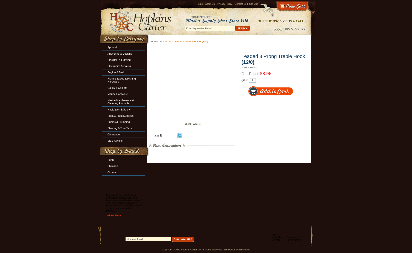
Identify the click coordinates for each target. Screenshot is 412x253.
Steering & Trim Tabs (120, 128)
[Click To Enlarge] (193, 124)
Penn (111, 159)
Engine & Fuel (116, 72)
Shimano (113, 166)
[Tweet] (179, 136)
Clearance (114, 134)
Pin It (158, 135)
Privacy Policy (224, 4)
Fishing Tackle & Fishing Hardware (122, 80)
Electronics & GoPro (119, 66)
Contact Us (241, 4)
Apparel (112, 47)
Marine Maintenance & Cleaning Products (121, 102)
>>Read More (113, 215)
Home (200, 4)
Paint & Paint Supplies (120, 115)
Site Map (253, 4)
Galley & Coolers (117, 87)
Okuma (112, 172)
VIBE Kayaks (115, 140)
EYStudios (244, 249)
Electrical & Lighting (119, 59)
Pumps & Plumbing (119, 122)
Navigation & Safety (119, 109)
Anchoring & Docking (120, 53)
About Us (210, 4)
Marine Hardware (118, 94)
